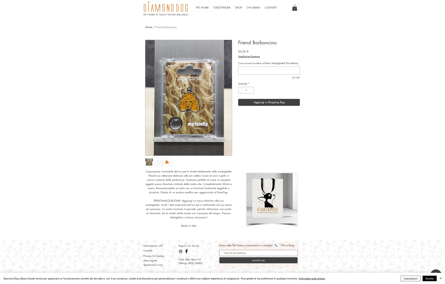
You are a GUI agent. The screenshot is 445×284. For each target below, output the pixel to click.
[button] (294, 8)
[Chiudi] (441, 278)
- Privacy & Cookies (153, 256)
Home (148, 27)
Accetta (430, 278)
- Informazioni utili (152, 245)
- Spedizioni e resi (152, 264)
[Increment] (251, 90)
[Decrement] (241, 90)
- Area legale (149, 260)
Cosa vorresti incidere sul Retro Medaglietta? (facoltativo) (268, 63)
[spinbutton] (246, 90)
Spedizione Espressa (249, 56)
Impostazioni (411, 278)
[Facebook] (186, 251)
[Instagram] (181, 251)
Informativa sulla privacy (312, 278)
